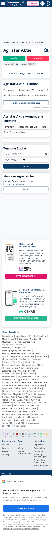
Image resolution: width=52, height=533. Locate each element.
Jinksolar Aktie (8, 379)
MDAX (4, 339)
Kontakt (5, 445)
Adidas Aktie (37, 414)
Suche (26, 166)
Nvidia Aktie (42, 356)
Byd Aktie (32, 371)
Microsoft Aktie (8, 376)
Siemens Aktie (31, 368)
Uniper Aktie (33, 423)
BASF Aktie (17, 362)
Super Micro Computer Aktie (30, 391)
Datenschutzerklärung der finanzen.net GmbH (24, 526)
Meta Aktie (26, 402)
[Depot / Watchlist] (46, 50)
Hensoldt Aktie (37, 385)
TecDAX (13, 339)
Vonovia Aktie (30, 408)
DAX (30, 336)
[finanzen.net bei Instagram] (5, 434)
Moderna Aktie (8, 391)
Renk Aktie (26, 382)
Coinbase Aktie (8, 397)
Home (6, 42)
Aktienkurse (21, 336)
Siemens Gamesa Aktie (25, 342)
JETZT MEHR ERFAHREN (26, 318)
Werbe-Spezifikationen (25, 452)
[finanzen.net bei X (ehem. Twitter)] (23, 434)
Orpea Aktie (7, 344)
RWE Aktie (6, 394)
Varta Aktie (7, 408)
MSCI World (7, 342)
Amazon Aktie (28, 356)
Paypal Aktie (7, 388)
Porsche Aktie (40, 402)
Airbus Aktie (22, 400)
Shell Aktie (6, 426)
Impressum (39, 445)
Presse (5, 451)
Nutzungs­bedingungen (40, 456)
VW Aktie (22, 371)
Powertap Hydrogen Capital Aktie (16, 350)
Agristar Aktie (28, 42)
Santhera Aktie (34, 353)
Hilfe (20, 445)
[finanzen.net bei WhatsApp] (40, 434)
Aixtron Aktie (7, 423)
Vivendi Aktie (35, 388)
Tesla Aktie (25, 359)
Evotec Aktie (19, 420)
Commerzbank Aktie (11, 365)
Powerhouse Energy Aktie (13, 347)
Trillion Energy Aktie (11, 356)
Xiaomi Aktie (33, 405)
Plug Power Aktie (25, 376)
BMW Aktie (35, 400)
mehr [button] (26, 188)
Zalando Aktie (29, 411)
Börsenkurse (7, 336)
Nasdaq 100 (35, 339)
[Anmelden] (48, 3)
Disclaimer (38, 451)
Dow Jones (23, 339)
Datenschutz (39, 448)
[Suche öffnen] (42, 3)
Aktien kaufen (20, 426)
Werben (21, 448)
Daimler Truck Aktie (11, 382)
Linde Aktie (7, 420)
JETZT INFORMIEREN (26, 276)
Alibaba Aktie (33, 417)
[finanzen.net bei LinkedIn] (29, 434)
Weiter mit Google (26, 508)
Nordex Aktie (8, 417)
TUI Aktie (6, 368)
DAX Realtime (40, 336)
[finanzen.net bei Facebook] (11, 434)
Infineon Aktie (39, 394)
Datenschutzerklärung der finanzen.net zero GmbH (21, 529)
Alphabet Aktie (8, 400)
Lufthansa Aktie (9, 371)
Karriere (5, 448)
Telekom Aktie (21, 388)
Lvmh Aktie (20, 423)
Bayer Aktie (37, 359)
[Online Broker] (15, 4)
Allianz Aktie (17, 368)
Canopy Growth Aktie (11, 411)
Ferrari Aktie (23, 385)
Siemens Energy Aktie (31, 365)
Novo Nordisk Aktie (21, 394)
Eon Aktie (18, 408)
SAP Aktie (33, 379)
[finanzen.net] (15, 2)
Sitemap (5, 455)
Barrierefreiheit (41, 466)
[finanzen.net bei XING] (35, 434)
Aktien (15, 42)
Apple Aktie (22, 379)
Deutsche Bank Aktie (11, 373)
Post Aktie (19, 344)
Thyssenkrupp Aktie (11, 402)
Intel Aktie (20, 417)
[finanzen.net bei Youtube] (17, 434)
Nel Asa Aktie (28, 373)
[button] (33, 3)
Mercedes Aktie (40, 382)
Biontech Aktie (41, 376)
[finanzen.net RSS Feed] (46, 434)
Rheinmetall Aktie (10, 359)
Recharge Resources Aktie (13, 353)
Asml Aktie (32, 420)
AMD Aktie (36, 397)
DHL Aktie (6, 362)
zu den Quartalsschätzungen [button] (26, 102)
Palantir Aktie (23, 397)
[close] (47, 481)
